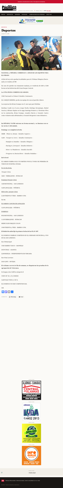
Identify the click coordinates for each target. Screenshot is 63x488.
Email (22, 296)
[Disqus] (31, 317)
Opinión (17, 14)
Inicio (3, 14)
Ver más (49, 10)
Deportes (10, 14)
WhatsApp (13, 296)
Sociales (24, 14)
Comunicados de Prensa (37, 14)
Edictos (49, 14)
